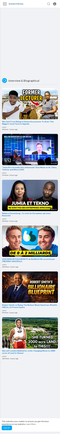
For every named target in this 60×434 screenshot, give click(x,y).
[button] (54, 4)
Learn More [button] (31, 424)
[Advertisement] (30, 43)
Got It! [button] (7, 428)
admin (4, 127)
